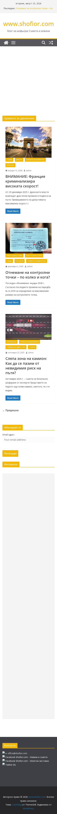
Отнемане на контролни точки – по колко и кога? (27, 275)
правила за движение (35, 160)
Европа (19, 160)
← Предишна (10, 410)
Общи (9, 261)
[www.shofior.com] (6, 42)
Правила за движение (29, 342)
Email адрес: (8, 434)
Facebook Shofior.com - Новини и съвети (26, 757)
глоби (9, 160)
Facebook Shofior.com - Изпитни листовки (27, 760)
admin (28, 170)
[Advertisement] (28, 76)
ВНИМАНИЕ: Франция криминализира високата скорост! (25, 181)
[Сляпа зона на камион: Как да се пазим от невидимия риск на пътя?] (28, 327)
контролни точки (34, 255)
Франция (10, 165)
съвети (32, 347)
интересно (11, 342)
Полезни (19, 261)
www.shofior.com (28, 23)
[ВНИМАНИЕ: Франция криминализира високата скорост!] (28, 142)
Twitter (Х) (10, 764)
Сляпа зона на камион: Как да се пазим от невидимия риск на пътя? (26, 365)
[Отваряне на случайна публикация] (51, 42)
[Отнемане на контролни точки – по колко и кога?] (28, 238)
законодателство (14, 255)
